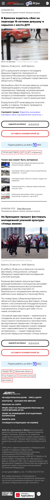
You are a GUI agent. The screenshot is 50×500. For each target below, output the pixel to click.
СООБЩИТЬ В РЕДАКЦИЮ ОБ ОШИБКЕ (20, 423)
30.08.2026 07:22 (8, 208)
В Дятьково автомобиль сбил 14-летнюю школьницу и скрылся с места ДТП (27, 195)
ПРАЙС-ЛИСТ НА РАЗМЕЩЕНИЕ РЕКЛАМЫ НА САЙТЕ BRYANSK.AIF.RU (23, 409)
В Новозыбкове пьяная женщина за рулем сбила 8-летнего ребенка (28, 164)
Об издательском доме (14, 397)
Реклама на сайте (11, 404)
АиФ (36, 62)
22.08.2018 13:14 (7, 10)
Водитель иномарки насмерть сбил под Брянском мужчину (21, 113)
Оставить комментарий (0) (25, 133)
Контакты (7, 401)
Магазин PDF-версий (25, 401)
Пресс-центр (35, 397)
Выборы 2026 (8, 419)
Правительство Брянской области (16, 260)
